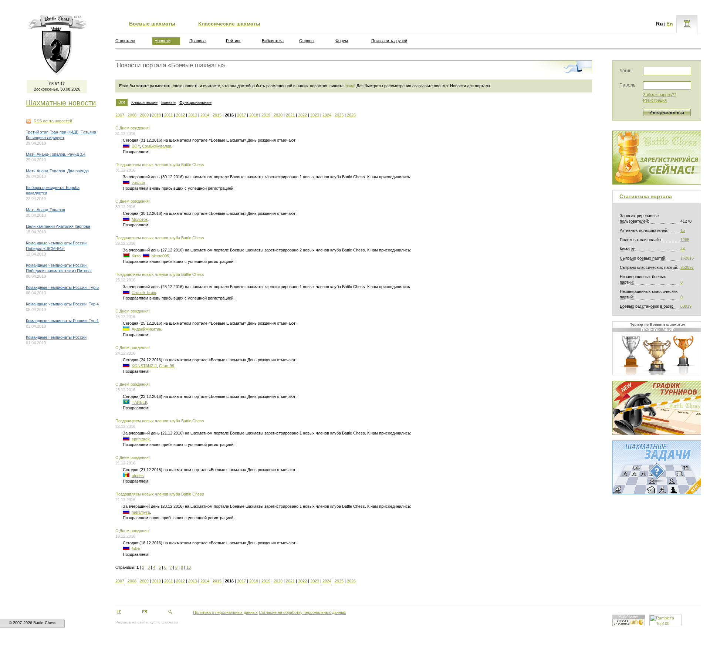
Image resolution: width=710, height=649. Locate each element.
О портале (125, 40)
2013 (192, 115)
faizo (136, 549)
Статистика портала (645, 196)
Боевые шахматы (152, 24)
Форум (341, 40)
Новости (162, 40)
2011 (168, 115)
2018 (253, 115)
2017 (241, 115)
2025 (339, 115)
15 (682, 230)
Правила (197, 40)
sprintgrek (141, 439)
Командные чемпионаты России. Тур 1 (62, 320)
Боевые (168, 102)
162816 (687, 258)
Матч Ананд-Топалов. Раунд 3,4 (55, 154)
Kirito (136, 256)
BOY (136, 146)
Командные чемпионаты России (56, 337)
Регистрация (655, 100)
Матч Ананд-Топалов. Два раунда (57, 171)
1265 (684, 239)
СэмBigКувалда (156, 146)
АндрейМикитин (146, 329)
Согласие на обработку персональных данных (302, 612)
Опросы (306, 40)
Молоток (140, 219)
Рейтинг (233, 40)
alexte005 (160, 256)
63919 (686, 306)
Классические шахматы (229, 24)
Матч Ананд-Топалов (45, 209)
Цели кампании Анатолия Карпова (58, 226)
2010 (156, 115)
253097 (687, 267)
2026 (351, 115)
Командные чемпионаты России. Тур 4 (62, 304)
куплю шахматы (164, 622)
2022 (302, 115)
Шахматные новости (61, 103)
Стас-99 (166, 366)
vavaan (138, 182)
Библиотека (273, 40)
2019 (265, 115)
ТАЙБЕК (139, 402)
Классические (144, 102)
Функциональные (195, 102)
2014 (204, 115)
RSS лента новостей (53, 121)
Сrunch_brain (144, 292)
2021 (290, 115)
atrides (138, 475)
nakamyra (141, 512)
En (669, 24)
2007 (119, 115)
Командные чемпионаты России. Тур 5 (62, 287)
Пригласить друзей (389, 40)
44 (682, 249)
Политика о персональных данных (225, 612)
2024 (326, 115)
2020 (278, 115)
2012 (180, 115)
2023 (314, 115)
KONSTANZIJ (144, 366)
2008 (132, 115)
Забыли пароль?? (659, 94)
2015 (217, 115)
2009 (144, 115)
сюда (349, 86)
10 (188, 567)
